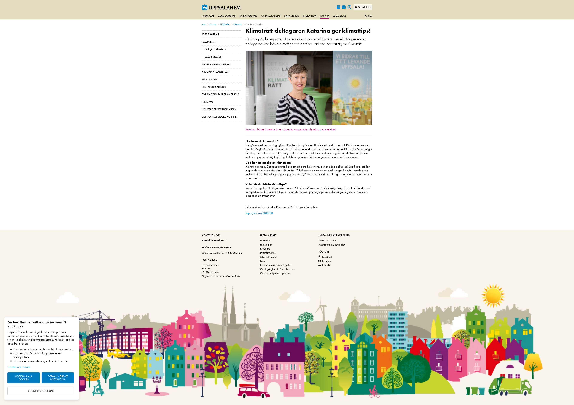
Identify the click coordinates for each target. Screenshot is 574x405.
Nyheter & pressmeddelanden (219, 109)
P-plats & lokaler (271, 16)
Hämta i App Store (327, 240)
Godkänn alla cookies (23, 378)
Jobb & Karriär (210, 34)
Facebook (327, 257)
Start (204, 24)
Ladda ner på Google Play (331, 244)
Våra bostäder (227, 16)
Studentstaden (248, 16)
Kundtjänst (309, 16)
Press (262, 261)
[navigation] (287, 16)
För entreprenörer (213, 87)
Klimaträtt (237, 24)
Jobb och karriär (268, 257)
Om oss (324, 16)
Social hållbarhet (213, 56)
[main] (287, 128)
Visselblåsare (209, 79)
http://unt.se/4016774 (259, 213)
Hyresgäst (208, 16)
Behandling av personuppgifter (275, 265)
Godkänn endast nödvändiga (58, 378)
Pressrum (207, 101)
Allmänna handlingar (215, 71)
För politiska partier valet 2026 (220, 94)
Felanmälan (266, 244)
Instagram (327, 261)
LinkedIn (326, 265)
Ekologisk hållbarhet (214, 49)
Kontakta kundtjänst (214, 240)
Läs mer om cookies (18, 367)
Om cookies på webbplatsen (275, 273)
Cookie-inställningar (41, 390)
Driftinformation (268, 252)
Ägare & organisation (215, 64)
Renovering (291, 16)
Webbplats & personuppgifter (219, 116)
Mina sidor (364, 7)
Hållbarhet (225, 24)
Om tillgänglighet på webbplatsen (277, 269)
